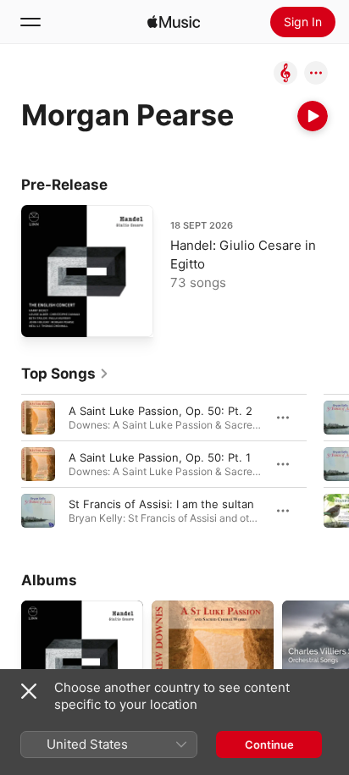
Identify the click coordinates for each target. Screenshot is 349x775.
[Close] (28, 691)
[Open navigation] (30, 22)
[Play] (312, 116)
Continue (269, 744)
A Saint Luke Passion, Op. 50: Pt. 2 (160, 411)
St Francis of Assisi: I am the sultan (161, 504)
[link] (65, 373)
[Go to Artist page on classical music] (285, 74)
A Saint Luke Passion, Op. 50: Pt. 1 (160, 457)
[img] (173, 22)
